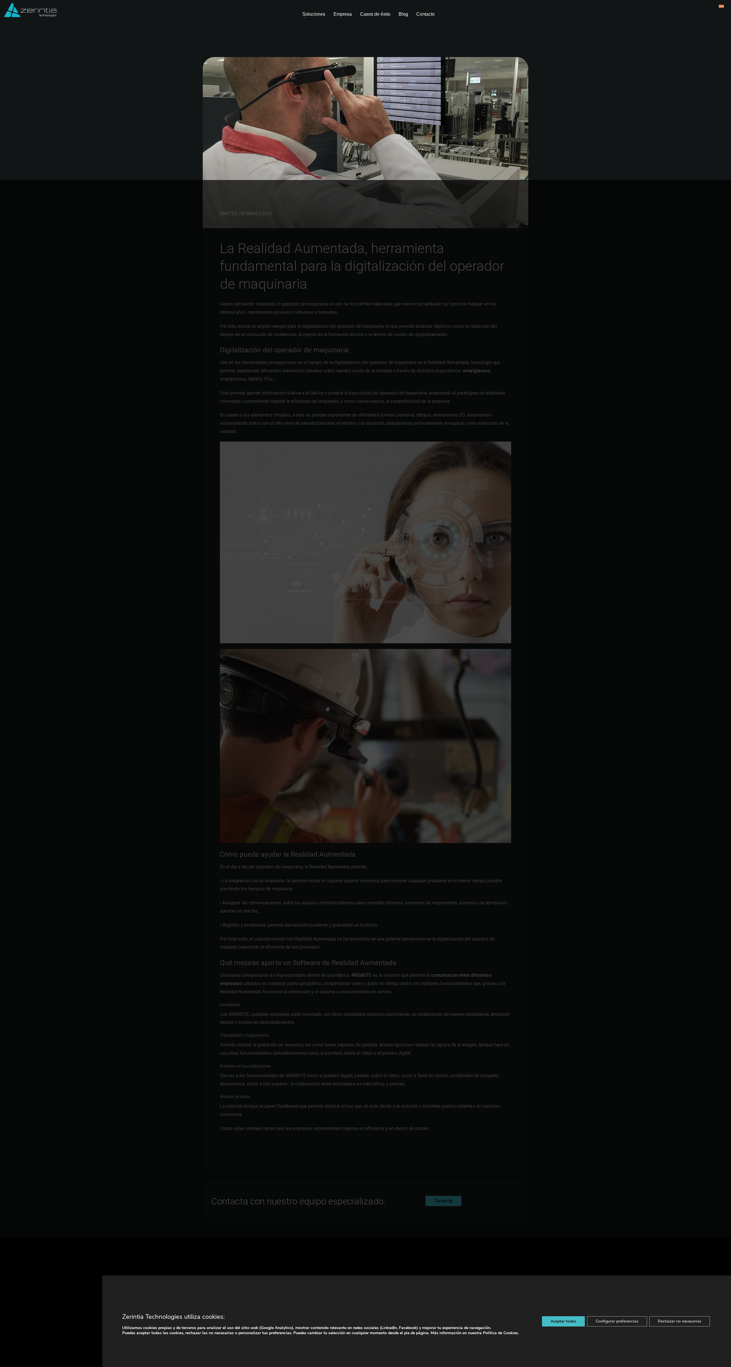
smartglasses (476, 370)
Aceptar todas (563, 1321)
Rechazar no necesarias (679, 1321)
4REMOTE (361, 975)
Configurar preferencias (617, 1321)
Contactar (443, 1201)
